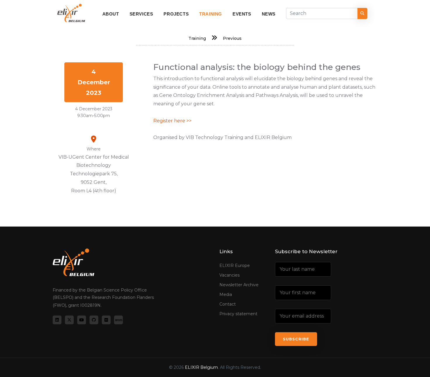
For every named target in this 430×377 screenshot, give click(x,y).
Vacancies (229, 275)
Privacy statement (238, 313)
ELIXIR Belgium (201, 367)
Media (225, 294)
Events (242, 13)
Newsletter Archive (239, 284)
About (110, 13)
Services (141, 13)
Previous (232, 38)
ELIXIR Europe (234, 265)
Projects (176, 13)
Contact (227, 304)
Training (210, 13)
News (269, 13)
